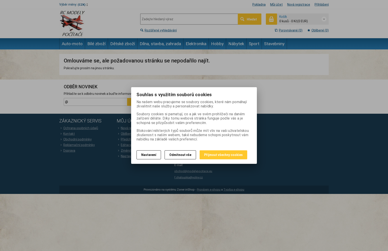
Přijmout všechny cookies (223, 155)
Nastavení (148, 155)
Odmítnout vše (180, 155)
